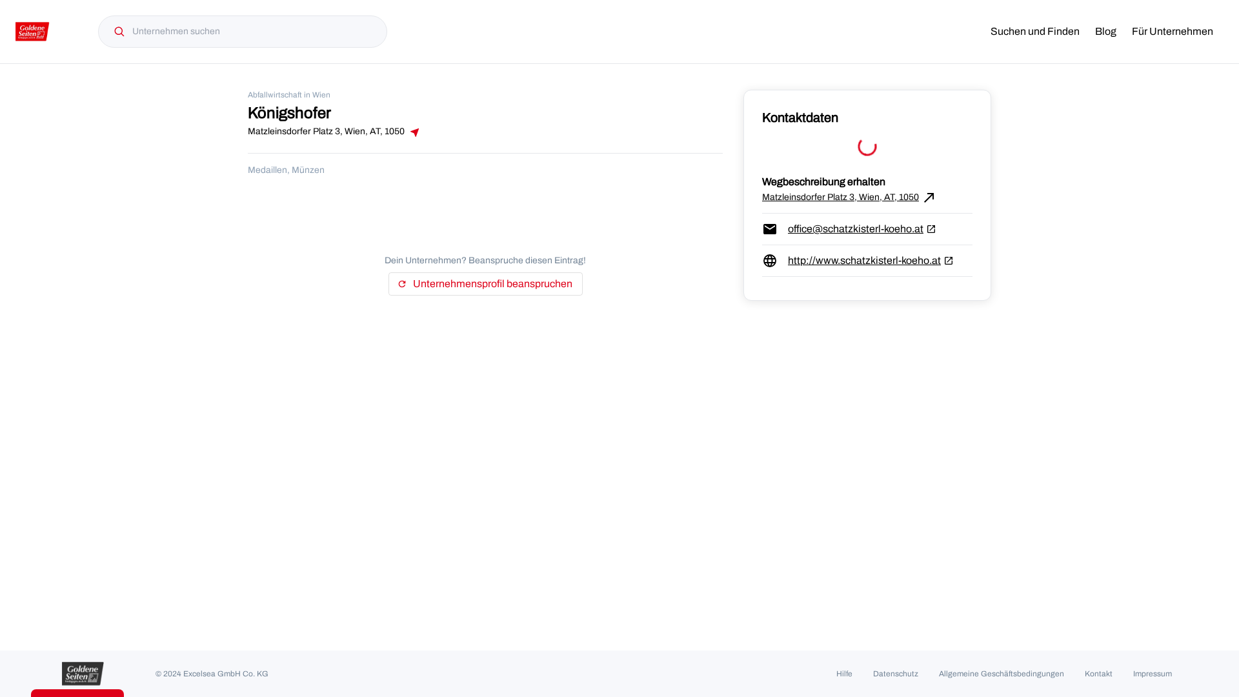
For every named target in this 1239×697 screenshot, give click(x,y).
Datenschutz (895, 673)
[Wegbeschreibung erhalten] (414, 132)
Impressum (1152, 673)
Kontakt (1099, 673)
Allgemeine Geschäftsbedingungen (1001, 673)
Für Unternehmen (1172, 31)
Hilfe (844, 673)
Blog (1105, 31)
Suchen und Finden (1035, 31)
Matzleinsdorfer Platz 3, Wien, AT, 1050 (849, 197)
